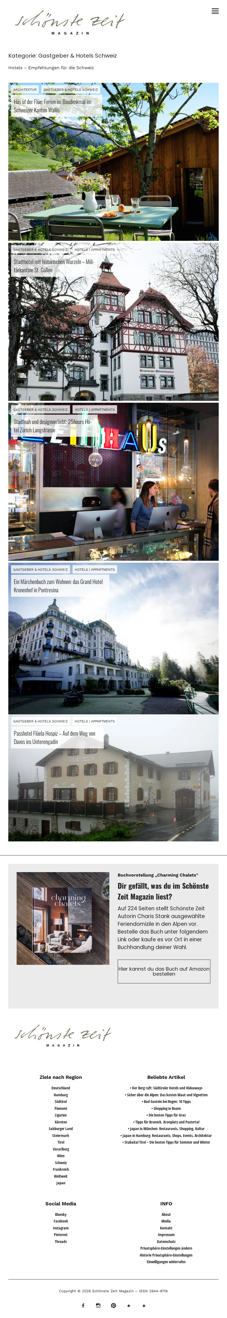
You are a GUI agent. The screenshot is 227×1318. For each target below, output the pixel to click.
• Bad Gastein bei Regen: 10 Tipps (166, 1101)
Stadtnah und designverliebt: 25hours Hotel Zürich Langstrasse (53, 425)
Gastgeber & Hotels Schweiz (70, 90)
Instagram (61, 1228)
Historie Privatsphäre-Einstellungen (166, 1255)
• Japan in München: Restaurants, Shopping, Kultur (166, 1128)
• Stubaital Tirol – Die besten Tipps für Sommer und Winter (166, 1142)
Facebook (61, 1221)
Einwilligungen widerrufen (166, 1261)
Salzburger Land (61, 1128)
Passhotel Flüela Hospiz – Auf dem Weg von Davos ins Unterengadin (54, 737)
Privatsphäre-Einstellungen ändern (166, 1248)
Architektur (25, 90)
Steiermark (60, 1135)
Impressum (166, 1234)
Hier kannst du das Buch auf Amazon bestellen (164, 971)
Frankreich (61, 1169)
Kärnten (61, 1122)
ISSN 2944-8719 (152, 1291)
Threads (61, 1241)
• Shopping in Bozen (166, 1108)
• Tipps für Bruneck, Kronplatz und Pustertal (166, 1122)
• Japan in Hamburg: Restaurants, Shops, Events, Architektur (166, 1135)
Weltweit (61, 1176)
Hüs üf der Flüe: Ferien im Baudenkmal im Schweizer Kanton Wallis (52, 105)
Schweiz (61, 1162)
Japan (60, 1182)
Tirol (61, 1142)
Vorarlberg (61, 1149)
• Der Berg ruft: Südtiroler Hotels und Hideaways (166, 1087)
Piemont (61, 1108)
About (166, 1214)
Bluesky (60, 1214)
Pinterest (61, 1234)
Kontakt (166, 1228)
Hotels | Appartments (95, 250)
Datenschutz (166, 1241)
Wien (61, 1155)
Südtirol (61, 1101)
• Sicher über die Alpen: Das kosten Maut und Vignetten (166, 1094)
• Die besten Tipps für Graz (166, 1115)
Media (166, 1221)
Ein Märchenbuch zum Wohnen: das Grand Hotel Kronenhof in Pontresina (58, 585)
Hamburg (61, 1094)
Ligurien (61, 1115)
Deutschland (60, 1087)
